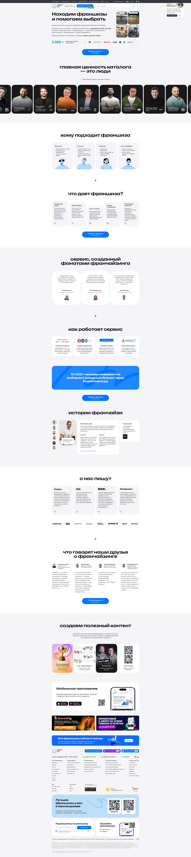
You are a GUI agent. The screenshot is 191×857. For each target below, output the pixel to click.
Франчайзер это (71, 771)
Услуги (53, 777)
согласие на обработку (63, 830)
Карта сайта (132, 773)
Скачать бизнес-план (172, 15)
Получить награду (88, 769)
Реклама (54, 788)
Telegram (126, 757)
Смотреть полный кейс (87, 451)
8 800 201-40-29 (90, 757)
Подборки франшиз (83, 1)
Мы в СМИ (131, 767)
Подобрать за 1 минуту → (85, 6)
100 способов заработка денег (113, 764)
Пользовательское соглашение (77, 839)
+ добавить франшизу (118, 1)
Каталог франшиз (55, 1)
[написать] (127, 1)
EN (136, 839)
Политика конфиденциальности (60, 839)
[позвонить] (125, 1)
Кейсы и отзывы (133, 764)
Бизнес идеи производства (112, 771)
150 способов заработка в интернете (114, 769)
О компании (132, 762)
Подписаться (84, 827)
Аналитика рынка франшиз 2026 (92, 767)
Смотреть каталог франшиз (93, 750)
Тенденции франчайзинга (90, 764)
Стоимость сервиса (134, 775)
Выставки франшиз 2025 (111, 762)
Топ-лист (74, 1)
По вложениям (55, 769)
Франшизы (54, 762)
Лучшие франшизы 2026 (90, 762)
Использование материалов (126, 839)
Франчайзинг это (71, 767)
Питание (54, 775)
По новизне (55, 771)
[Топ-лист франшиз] (95, 740)
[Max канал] (112, 750)
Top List (54, 767)
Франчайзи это (71, 773)
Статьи (101, 1)
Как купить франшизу (93, 1)
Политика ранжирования (111, 839)
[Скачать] (62, 704)
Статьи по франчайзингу (73, 762)
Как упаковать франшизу (111, 767)
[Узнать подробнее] (73, 723)
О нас (107, 1)
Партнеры (131, 769)
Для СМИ (54, 790)
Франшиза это (70, 764)
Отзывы (54, 764)
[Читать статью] (55, 511)
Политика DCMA (90, 839)
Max (138, 757)
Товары (54, 780)
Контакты (131, 771)
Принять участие (88, 771)
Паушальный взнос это (73, 769)
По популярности (56, 773)
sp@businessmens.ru (109, 757)
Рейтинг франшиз (65, 1)
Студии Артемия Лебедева (91, 785)
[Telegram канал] (130, 750)
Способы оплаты (56, 786)
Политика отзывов (99, 839)
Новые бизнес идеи (110, 773)
